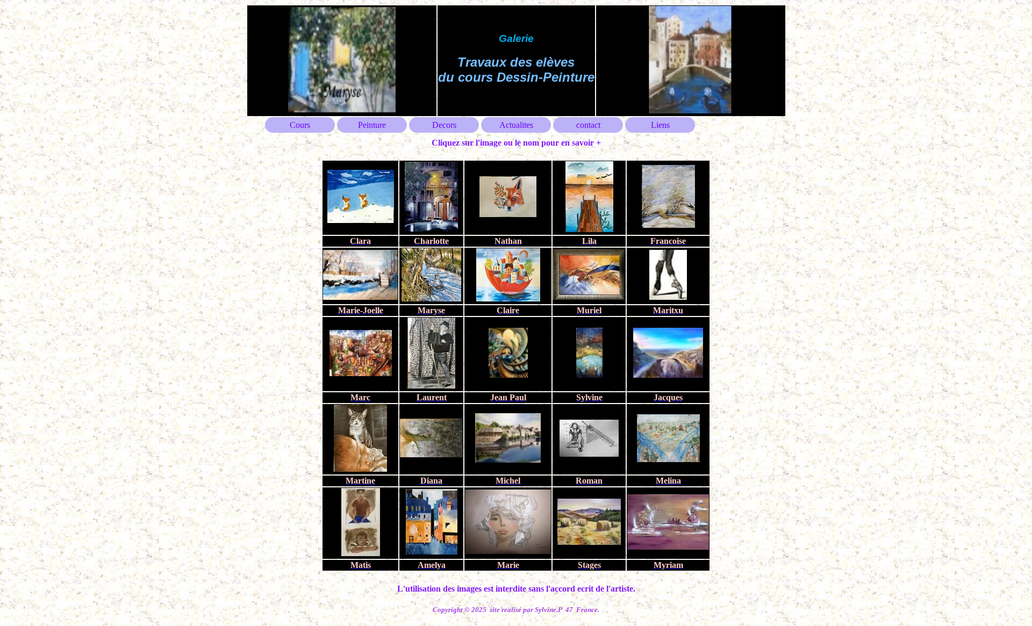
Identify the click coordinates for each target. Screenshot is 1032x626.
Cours (300, 124)
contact (588, 124)
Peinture (372, 124)
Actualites (516, 124)
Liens (660, 124)
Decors (444, 124)
